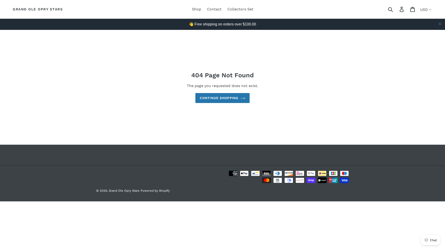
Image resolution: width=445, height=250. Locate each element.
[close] (440, 24)
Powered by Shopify (155, 190)
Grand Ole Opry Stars (38, 9)
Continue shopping (219, 98)
